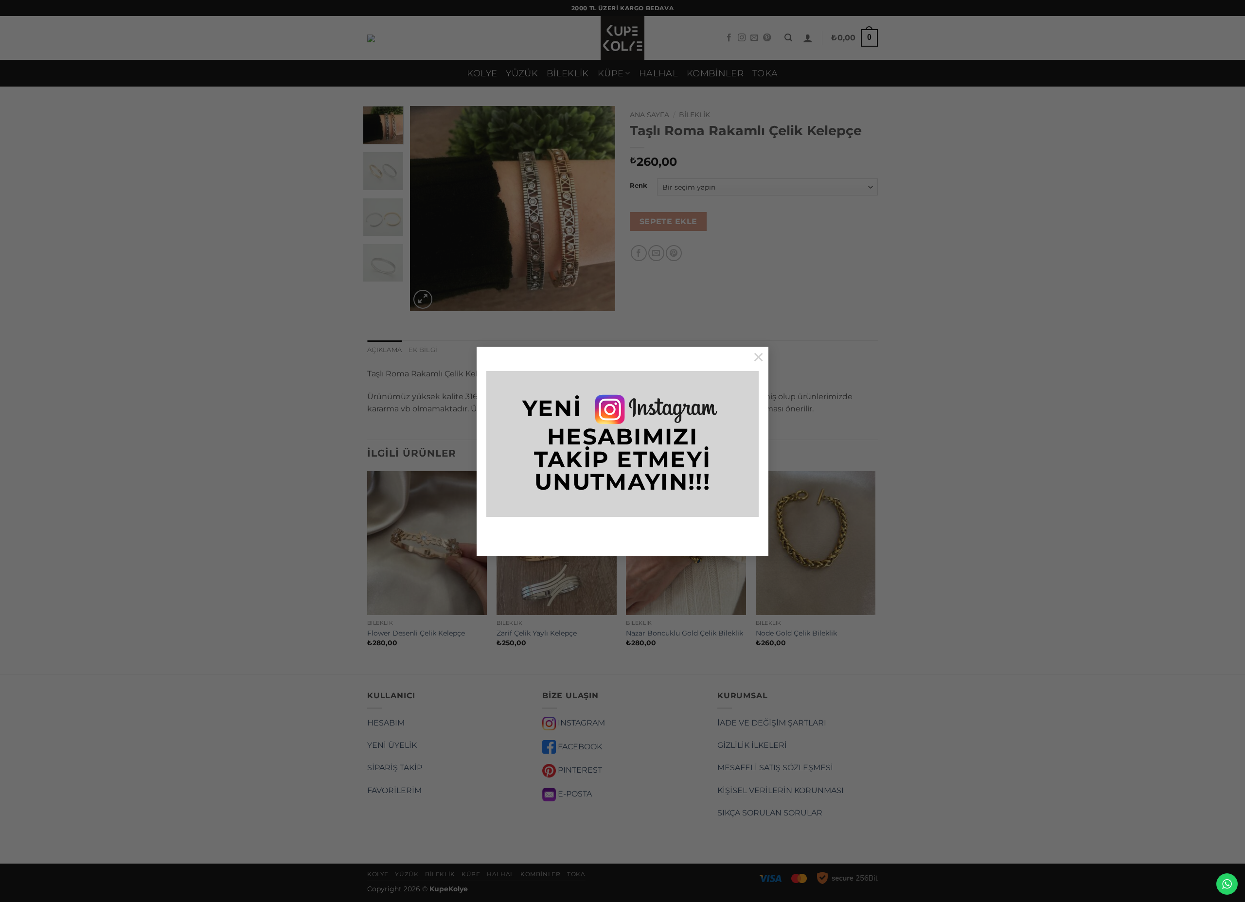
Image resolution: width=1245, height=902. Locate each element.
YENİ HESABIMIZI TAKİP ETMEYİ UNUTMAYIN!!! (616, 444)
